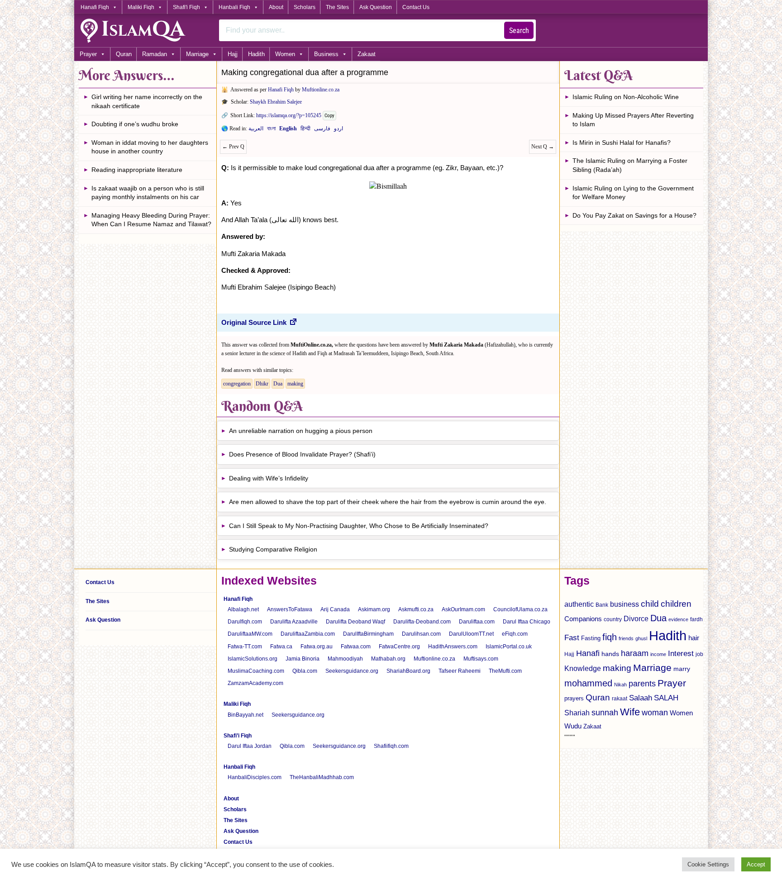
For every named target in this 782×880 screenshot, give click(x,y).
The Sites (337, 7)
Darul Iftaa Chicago (526, 621)
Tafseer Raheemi (460, 671)
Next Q (542, 146)
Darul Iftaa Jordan (250, 746)
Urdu (338, 130)
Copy (329, 116)
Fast (571, 637)
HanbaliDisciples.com (254, 777)
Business (326, 54)
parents (642, 683)
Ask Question (375, 7)
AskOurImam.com (463, 609)
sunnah (604, 712)
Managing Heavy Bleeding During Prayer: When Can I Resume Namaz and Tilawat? (151, 220)
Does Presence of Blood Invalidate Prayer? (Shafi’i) (302, 454)
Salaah (640, 697)
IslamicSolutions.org (252, 659)
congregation (237, 384)
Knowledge (582, 668)
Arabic (255, 130)
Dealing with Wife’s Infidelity (268, 478)
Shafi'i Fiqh (186, 7)
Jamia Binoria (302, 659)
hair (693, 638)
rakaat (619, 698)
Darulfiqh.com (245, 621)
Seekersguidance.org (351, 671)
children (676, 604)
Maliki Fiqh (141, 7)
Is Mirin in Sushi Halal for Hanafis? (621, 142)
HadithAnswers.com (452, 646)
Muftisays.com (480, 659)
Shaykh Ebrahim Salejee (276, 102)
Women (285, 54)
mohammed (588, 683)
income (658, 654)
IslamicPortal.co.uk (509, 646)
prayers (574, 698)
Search (519, 30)
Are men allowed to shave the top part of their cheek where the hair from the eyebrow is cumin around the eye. (387, 501)
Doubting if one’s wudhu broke (134, 124)
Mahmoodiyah (345, 659)
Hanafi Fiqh (95, 7)
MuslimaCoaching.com (256, 671)
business (624, 604)
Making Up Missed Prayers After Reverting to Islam (633, 120)
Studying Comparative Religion (273, 549)
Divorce (636, 618)
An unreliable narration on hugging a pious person (300, 430)
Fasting (591, 638)
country (613, 619)
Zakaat (367, 54)
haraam (634, 653)
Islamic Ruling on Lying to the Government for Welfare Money (633, 193)
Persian (322, 130)
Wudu (573, 726)
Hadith (256, 54)
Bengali (271, 130)
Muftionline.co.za (320, 89)
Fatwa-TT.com (245, 646)
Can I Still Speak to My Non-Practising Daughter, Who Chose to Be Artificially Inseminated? (358, 525)
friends (626, 638)
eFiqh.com (515, 634)
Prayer (88, 54)
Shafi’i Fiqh (238, 736)
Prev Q (233, 146)
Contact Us (415, 7)
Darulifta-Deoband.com (422, 621)
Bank (602, 605)
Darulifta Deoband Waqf (355, 621)
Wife (630, 712)
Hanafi (588, 653)
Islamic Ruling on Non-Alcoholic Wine (625, 96)
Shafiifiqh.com (391, 746)
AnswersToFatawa (289, 609)
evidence (678, 619)
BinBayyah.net (245, 715)
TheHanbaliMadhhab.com (322, 777)
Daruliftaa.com (477, 621)
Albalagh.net (243, 609)
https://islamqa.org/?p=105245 (288, 115)
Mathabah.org (388, 659)
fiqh (609, 637)
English (288, 130)
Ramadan (154, 54)
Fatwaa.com (356, 646)
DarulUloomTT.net (471, 634)
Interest (681, 653)
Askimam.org (374, 609)
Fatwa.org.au (316, 646)
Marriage (197, 54)
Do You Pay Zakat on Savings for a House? (634, 215)
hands (610, 654)
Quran (124, 54)
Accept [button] (756, 864)
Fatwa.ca (281, 646)
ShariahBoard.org (408, 671)
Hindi (305, 130)
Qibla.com (304, 671)
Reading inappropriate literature (136, 169)
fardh (696, 619)
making (295, 384)
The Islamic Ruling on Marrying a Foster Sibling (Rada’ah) (629, 165)
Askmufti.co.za (416, 609)
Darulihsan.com (421, 634)
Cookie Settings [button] (708, 864)
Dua (277, 384)
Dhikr (262, 384)
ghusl (641, 638)
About (276, 7)
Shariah (577, 713)
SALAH (666, 698)
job (699, 654)
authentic (579, 604)
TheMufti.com (505, 671)
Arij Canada (335, 609)
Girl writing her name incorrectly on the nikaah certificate (146, 101)
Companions (583, 619)
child (650, 604)
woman (655, 712)
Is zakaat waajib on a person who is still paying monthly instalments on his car (147, 193)
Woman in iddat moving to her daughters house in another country (149, 147)
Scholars (304, 7)
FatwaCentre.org (399, 646)
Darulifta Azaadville (294, 621)
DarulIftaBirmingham (368, 634)
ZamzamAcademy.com (255, 683)
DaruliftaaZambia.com (308, 634)
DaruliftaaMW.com (250, 634)
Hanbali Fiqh (234, 7)
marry (681, 668)
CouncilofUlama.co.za (520, 609)
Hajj (233, 54)
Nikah (620, 684)
